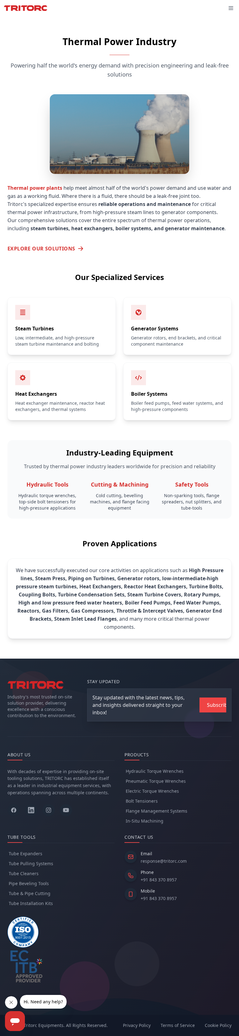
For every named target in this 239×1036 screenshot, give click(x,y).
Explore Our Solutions (41, 248)
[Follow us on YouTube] (66, 810)
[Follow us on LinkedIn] (31, 810)
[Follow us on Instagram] (48, 810)
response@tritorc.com (164, 861)
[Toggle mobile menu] (231, 8)
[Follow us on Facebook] (13, 810)
